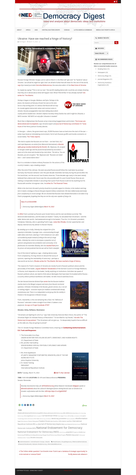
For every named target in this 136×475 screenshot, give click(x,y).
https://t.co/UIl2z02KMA (28, 202)
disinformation (81, 418)
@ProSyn (48, 391)
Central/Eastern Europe (51, 30)
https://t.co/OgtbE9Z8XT (59, 391)
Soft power (82, 435)
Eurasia (67, 30)
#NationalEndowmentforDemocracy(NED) (30, 413)
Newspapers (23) (103, 72)
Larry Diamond (69, 424)
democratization (71, 418)
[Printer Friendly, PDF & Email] (84, 405)
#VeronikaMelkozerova (54, 444)
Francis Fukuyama (33, 421)
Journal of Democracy (47, 424)
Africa (28, 30)
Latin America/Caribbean (83, 30)
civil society (70, 416)
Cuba (37, 418)
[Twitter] (115, 1)
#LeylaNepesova (67, 442)
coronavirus (77, 416)
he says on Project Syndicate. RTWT (37, 305)
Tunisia (28, 437)
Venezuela (39, 437)
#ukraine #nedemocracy (39, 444)
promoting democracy (35, 435)
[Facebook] (116, 1)
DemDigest (22, 42)
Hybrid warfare (54, 421)
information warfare (65, 421)
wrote (46, 281)
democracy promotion (59, 419)
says (19, 85)
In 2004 (20, 214)
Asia (36, 30)
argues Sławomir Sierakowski (46, 269)
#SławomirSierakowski (25, 444)
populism (69, 432)
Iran (37, 424)
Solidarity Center (22, 437)
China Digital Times (62, 416)
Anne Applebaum (29, 416)
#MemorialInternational (79, 442)
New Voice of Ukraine (78, 85)
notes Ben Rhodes (59, 222)
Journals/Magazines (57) (105, 79)
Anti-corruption (38, 416)
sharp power (75, 435)
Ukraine (33, 437)
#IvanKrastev (57, 442)
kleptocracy (60, 424)
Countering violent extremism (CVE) (27, 418)
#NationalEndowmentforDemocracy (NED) (55, 413)
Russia (68, 435)
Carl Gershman (47, 416)
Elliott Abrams (24, 421)
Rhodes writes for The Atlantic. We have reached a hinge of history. (57, 261)
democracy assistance (45, 418)
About (19, 30)
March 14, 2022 (49, 207)
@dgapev (76, 386)
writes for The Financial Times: (57, 183)
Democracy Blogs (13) (104, 76)
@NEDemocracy (70, 413)
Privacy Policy (68, 470)
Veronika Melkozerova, (44, 85)
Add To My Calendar (62, 373)
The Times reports (33, 137)
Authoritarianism (25, 442)
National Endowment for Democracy (59, 428)
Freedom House (44, 421)
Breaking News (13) (103, 69)
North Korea (63, 432)
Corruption (83, 416)
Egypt (19, 421)
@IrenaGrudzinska (27, 389)
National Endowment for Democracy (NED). (38, 431)
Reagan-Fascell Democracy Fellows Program (54, 435)
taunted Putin (50, 246)
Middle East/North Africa (105, 30)
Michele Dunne (76, 424)
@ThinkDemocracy (48, 386)
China (55, 416)
